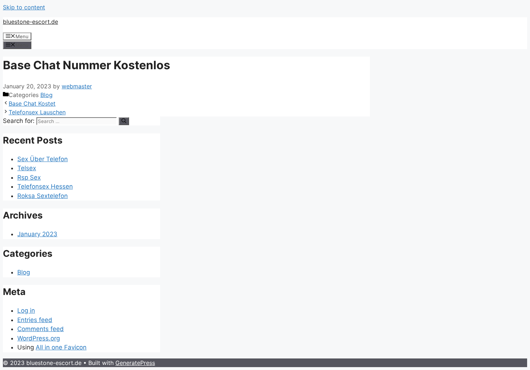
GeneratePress (135, 362)
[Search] (124, 121)
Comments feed (40, 328)
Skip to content (24, 7)
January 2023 (37, 234)
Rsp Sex (29, 177)
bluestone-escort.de (30, 21)
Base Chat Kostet (32, 103)
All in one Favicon (61, 347)
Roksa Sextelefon (42, 195)
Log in (26, 310)
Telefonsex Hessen (45, 186)
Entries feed (34, 319)
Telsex (26, 168)
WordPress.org (38, 338)
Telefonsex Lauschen (37, 112)
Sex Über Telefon (42, 159)
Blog (46, 94)
